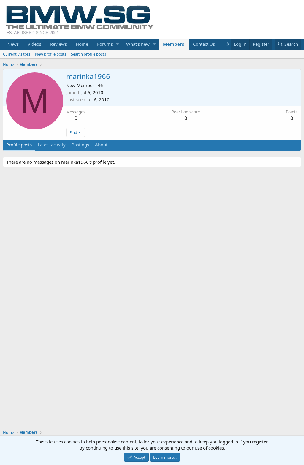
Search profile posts (88, 54)
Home (82, 44)
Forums (105, 44)
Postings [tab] (80, 145)
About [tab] (101, 145)
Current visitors (16, 54)
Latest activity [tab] (52, 145)
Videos (34, 44)
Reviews (58, 44)
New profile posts (50, 54)
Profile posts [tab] (19, 145)
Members (173, 44)
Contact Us (204, 44)
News (13, 44)
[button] (117, 44)
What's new (138, 44)
